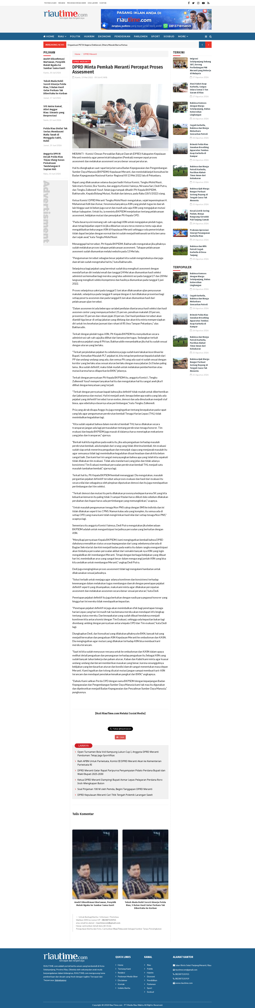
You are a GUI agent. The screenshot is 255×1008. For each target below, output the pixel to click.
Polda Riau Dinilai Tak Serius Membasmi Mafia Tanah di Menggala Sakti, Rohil (55, 134)
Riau (149, 965)
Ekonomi (104, 36)
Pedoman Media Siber (76, 3)
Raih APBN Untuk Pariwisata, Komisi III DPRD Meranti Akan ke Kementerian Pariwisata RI (119, 763)
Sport (155, 36)
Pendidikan (122, 36)
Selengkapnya (60, 980)
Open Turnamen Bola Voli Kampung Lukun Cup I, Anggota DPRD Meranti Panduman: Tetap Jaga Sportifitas (118, 753)
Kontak (103, 3)
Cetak (121, 737)
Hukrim (89, 36)
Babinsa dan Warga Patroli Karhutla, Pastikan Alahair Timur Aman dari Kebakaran (199, 172)
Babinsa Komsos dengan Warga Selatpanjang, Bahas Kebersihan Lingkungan (200, 109)
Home (50, 36)
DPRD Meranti (90, 54)
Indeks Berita (124, 988)
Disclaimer (93, 3)
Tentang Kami (50, 3)
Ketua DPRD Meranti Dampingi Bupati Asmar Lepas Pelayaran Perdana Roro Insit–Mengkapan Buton (119, 781)
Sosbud (169, 36)
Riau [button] (61, 36)
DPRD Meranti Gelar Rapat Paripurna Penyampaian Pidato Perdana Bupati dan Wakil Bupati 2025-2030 (121, 772)
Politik (75, 36)
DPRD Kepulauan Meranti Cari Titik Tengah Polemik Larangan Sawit (115, 794)
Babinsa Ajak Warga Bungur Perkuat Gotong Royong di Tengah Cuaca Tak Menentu (199, 194)
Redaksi (61, 3)
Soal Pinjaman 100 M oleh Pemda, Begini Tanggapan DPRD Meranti (114, 789)
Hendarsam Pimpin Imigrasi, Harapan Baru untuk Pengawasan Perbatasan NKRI (106, 45)
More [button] (182, 36)
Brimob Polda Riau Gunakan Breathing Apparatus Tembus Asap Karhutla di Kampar (199, 150)
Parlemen (141, 36)
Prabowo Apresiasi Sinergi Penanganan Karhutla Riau (200, 233)
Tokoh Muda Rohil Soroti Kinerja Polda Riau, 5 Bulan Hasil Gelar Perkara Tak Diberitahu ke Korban (55, 87)
